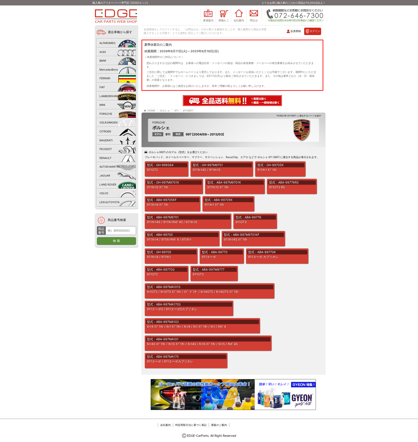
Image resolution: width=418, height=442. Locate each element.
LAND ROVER (107, 184)
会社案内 (165, 425)
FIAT (102, 87)
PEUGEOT (105, 149)
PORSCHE (158, 122)
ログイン (315, 31)
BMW (102, 60)
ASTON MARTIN (109, 166)
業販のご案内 (219, 425)
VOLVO (103, 193)
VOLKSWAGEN (108, 122)
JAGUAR (104, 175)
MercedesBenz (108, 69)
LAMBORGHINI (108, 96)
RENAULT (105, 158)
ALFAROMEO (107, 43)
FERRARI (104, 78)
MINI (102, 104)
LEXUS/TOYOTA (109, 202)
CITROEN (105, 131)
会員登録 (295, 31)
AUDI (102, 52)
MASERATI (106, 140)
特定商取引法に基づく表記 (191, 425)
